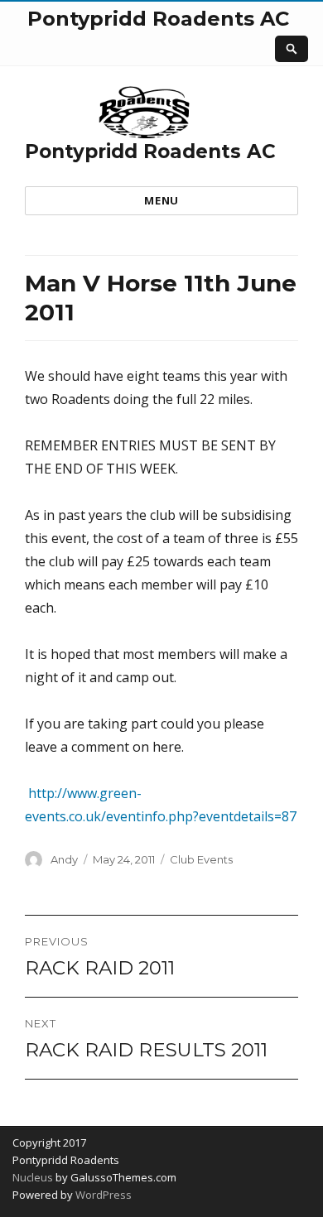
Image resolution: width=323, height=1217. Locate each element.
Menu (161, 200)
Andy (64, 859)
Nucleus (32, 1177)
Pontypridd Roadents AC (150, 151)
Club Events (201, 859)
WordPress (102, 1194)
